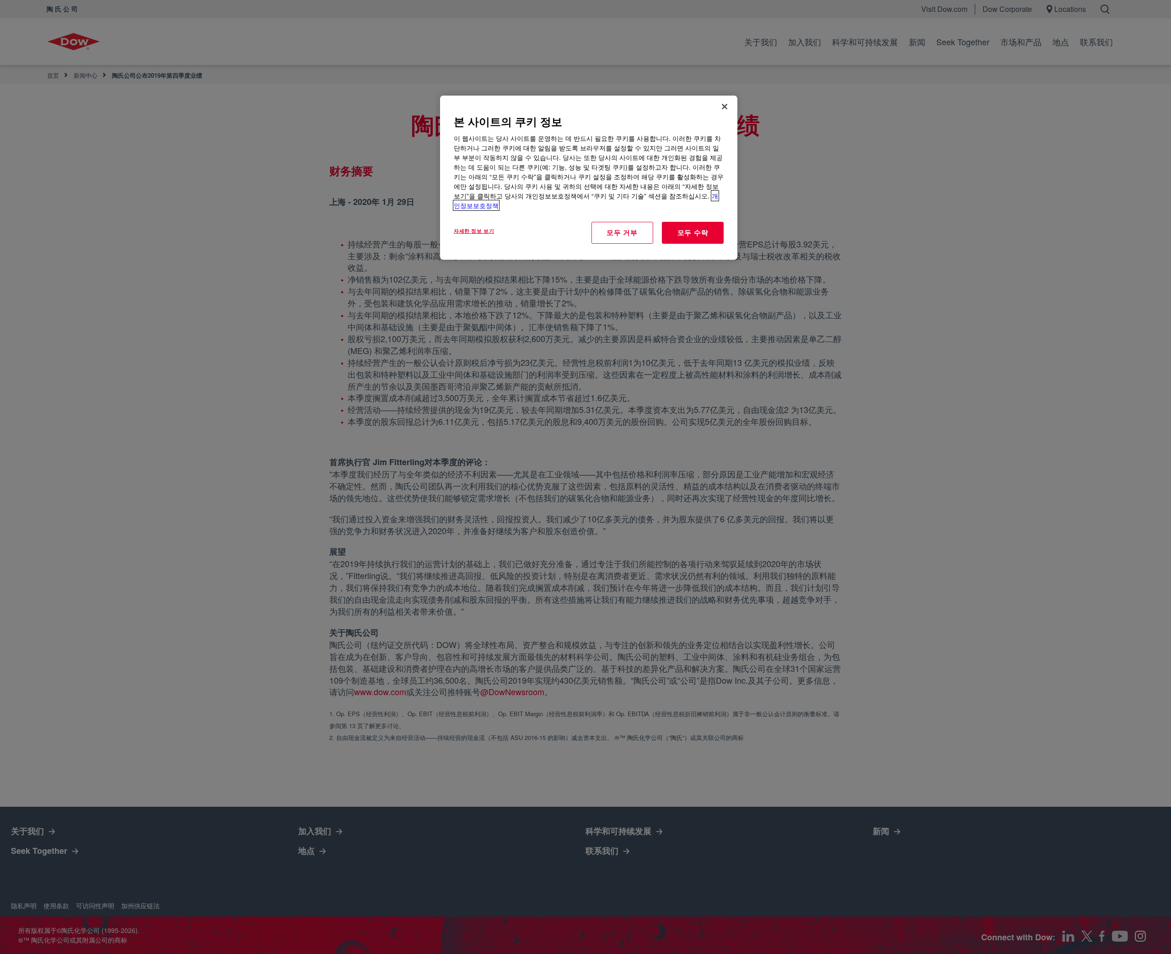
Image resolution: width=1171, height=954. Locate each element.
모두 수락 (693, 232)
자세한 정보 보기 (474, 230)
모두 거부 (622, 232)
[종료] (724, 106)
